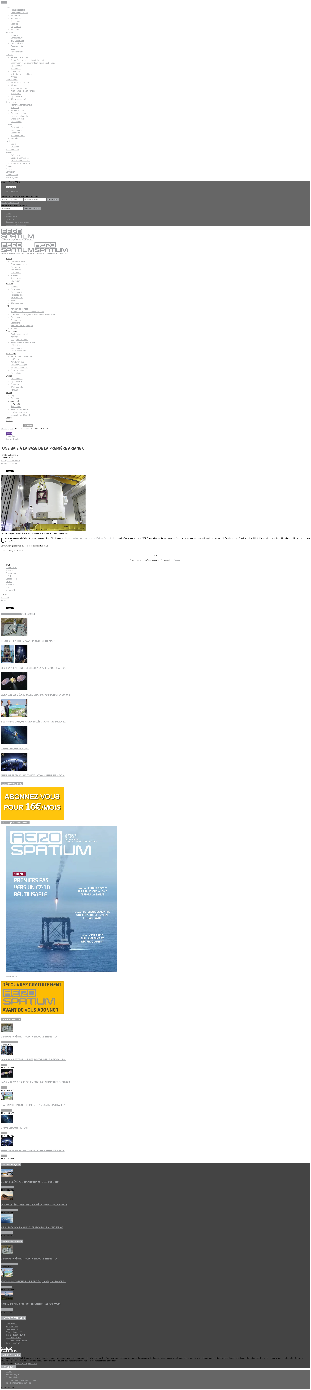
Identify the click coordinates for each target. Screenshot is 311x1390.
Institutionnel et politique (22, 74)
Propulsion (15, 15)
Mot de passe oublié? (10, 202)
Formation (15, 146)
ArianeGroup (11, 573)
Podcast (9, 169)
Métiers (9, 141)
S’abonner (177, 560)
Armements (16, 68)
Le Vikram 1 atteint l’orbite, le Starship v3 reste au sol (33, 667)
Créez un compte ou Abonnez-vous (17, 222)
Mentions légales (11, 216)
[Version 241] (61, 971)
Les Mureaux (11, 579)
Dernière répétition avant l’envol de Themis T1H (29, 641)
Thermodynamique (19, 113)
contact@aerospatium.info (26, 1363)
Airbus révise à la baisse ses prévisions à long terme (32, 1227)
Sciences (14, 24)
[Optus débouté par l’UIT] (14, 743)
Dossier (9, 166)
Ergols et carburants (19, 116)
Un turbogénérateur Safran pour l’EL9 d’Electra (30, 1181)
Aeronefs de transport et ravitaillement (27, 60)
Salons (13, 49)
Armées (14, 77)
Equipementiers (17, 40)
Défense (9, 54)
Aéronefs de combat (19, 57)
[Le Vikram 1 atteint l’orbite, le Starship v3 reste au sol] (14, 662)
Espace (9, 7)
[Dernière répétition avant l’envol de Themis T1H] (14, 635)
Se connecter (11, 187)
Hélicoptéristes (17, 43)
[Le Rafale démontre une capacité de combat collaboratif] (7, 1199)
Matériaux (15, 107)
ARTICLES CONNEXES (10, 614)
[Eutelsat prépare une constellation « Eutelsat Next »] (14, 770)
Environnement (12, 149)
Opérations (15, 71)
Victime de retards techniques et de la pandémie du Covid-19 (86, 538)
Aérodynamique (17, 110)
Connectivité (16, 121)
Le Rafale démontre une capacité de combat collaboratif (34, 1204)
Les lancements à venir (20, 160)
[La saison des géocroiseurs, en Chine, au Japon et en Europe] (14, 689)
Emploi (14, 144)
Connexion (10, 172)
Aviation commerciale (20, 82)
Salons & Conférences (20, 158)
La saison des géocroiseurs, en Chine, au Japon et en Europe (35, 694)
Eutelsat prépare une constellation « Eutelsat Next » (33, 775)
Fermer (4, 2)
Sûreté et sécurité (18, 99)
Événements (16, 155)
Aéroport (14, 85)
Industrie (9, 32)
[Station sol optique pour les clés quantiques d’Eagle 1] (14, 716)
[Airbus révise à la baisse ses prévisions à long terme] (7, 1222)
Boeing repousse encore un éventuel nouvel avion (30, 1304)
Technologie (11, 102)
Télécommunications (19, 12)
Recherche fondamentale (21, 105)
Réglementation (18, 52)
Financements (17, 46)
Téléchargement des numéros (16, 225)
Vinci (8, 587)
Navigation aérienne (19, 88)
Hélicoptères (16, 93)
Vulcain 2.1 (10, 590)
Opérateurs (15, 133)
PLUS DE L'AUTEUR (27, 614)
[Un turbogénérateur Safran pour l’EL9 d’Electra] (7, 1176)
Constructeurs (16, 38)
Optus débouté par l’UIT (15, 748)
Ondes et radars (17, 119)
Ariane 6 (9, 570)
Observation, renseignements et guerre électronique (33, 63)
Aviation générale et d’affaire (23, 91)
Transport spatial (18, 10)
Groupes (14, 35)
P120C (9, 581)
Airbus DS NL (11, 567)
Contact (8, 214)
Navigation (15, 29)
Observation (16, 21)
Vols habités (16, 18)
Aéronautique (11, 79)
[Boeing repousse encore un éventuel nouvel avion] (7, 1299)
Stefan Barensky (11, 455)
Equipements (16, 65)
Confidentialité (11, 219)
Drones (9, 124)
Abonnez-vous (12, 174)
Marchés (14, 138)
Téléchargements (13, 177)
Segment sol (16, 26)
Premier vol (10, 584)
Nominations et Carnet (20, 163)
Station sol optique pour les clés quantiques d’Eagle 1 (33, 721)
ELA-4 (8, 576)
